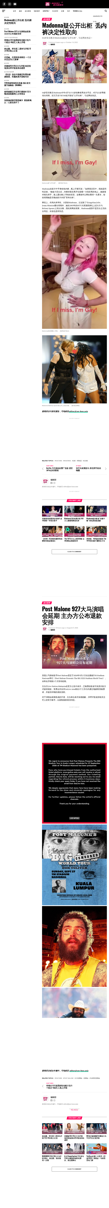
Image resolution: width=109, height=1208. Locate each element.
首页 (14, 11)
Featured (58, 461)
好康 (62, 11)
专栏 (68, 11)
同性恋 (79, 461)
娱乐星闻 (28, 11)
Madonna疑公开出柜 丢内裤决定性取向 (18, 21)
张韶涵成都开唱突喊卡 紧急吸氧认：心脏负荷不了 (18, 101)
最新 (20, 11)
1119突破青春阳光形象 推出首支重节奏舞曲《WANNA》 (17, 84)
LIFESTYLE (46, 11)
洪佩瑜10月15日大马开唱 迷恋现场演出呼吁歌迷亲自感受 (17, 67)
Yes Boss (74, 1077)
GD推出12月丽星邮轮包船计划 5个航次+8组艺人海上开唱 (17, 41)
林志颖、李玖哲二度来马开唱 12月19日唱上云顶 (17, 50)
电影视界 (37, 11)
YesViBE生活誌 (77, 11)
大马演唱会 (78, 1045)
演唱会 (86, 1045)
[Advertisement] (74, 434)
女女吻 (86, 461)
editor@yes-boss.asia (78, 411)
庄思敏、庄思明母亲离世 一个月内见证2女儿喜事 (17, 58)
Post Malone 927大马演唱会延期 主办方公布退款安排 (17, 32)
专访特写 (55, 11)
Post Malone (68, 1045)
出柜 (74, 461)
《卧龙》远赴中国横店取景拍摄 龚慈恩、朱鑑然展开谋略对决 (17, 75)
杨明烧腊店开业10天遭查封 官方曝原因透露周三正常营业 (17, 92)
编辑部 (53, 44)
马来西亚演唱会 (95, 1045)
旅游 (16, 37)
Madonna (67, 461)
